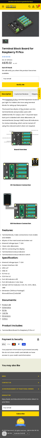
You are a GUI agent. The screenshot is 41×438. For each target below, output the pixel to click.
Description (6, 94)
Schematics (6, 307)
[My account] (33, 6)
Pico (22, 109)
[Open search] (29, 6)
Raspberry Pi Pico (11, 100)
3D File (4, 310)
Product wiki (6, 305)
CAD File (5, 313)
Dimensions (6, 316)
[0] (37, 6)
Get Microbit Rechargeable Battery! (20, 2)
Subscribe (20, 414)
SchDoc (5, 319)
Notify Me (20, 84)
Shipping (35, 94)
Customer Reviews (21, 94)
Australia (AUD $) (19, 433)
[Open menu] (3, 6)
